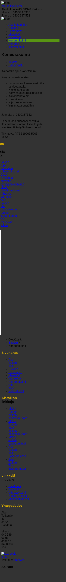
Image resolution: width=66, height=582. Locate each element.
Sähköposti (15, 65)
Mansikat (14, 34)
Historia (13, 27)
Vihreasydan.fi (17, 492)
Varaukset (14, 37)
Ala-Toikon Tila (17, 24)
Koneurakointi (17, 40)
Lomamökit (15, 31)
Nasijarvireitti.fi (17, 495)
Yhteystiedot (16, 46)
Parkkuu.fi (14, 486)
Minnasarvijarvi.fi (19, 498)
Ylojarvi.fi (14, 489)
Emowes (18, 559)
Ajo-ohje (13, 43)
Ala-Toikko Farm (11, 6)
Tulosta (13, 61)
